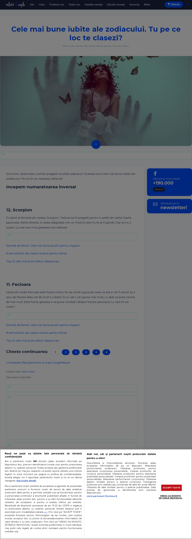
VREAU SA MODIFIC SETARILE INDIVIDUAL (170, 497)
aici (45, 512)
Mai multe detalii (26, 480)
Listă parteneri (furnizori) (102, 496)
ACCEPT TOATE (171, 487)
